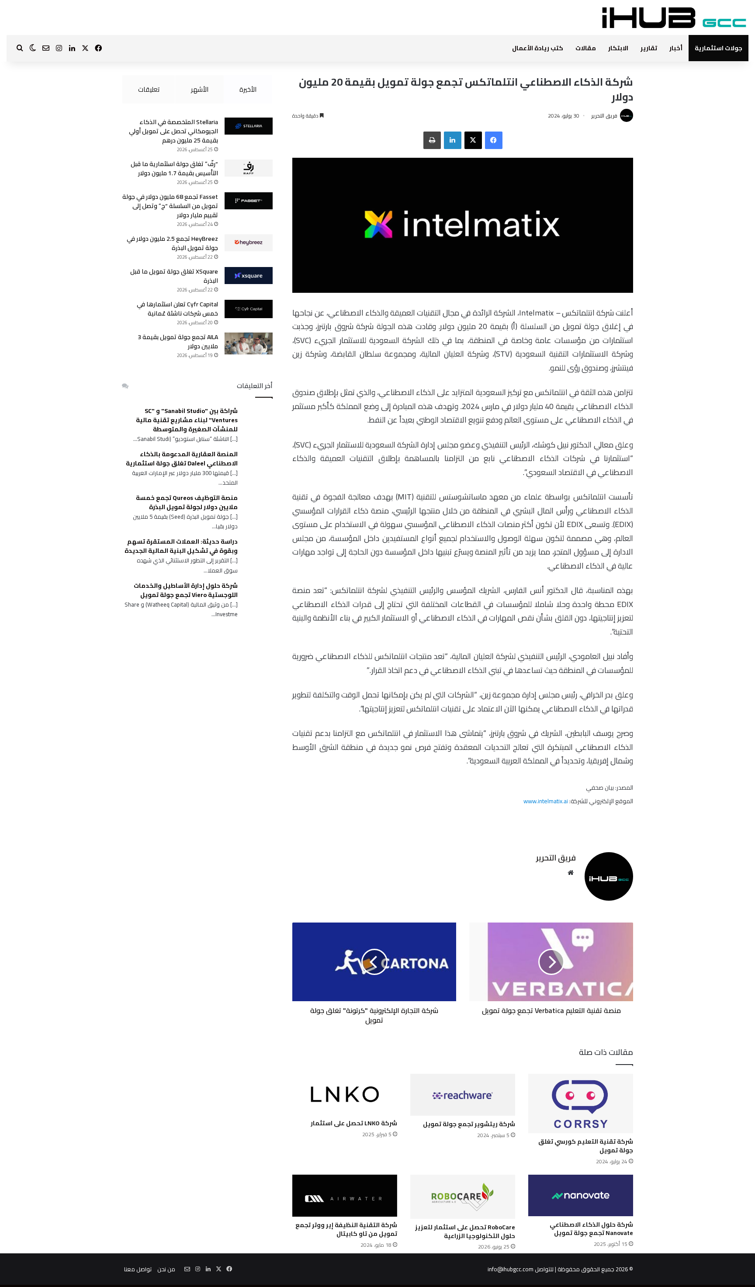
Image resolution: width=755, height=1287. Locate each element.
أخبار (675, 48)
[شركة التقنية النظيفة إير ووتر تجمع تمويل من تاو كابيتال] (344, 1196)
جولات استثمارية (718, 48)
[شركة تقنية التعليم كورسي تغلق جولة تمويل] (580, 1104)
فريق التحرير (604, 116)
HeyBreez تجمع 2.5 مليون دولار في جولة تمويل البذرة (172, 243)
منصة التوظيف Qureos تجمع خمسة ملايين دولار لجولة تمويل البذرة (187, 502)
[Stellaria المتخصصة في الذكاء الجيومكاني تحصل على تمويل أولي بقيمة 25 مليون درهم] (249, 126)
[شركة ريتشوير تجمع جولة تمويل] (462, 1095)
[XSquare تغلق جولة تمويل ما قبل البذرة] (249, 275)
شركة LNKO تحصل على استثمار (354, 1123)
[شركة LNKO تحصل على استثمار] (344, 1094)
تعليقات (148, 89)
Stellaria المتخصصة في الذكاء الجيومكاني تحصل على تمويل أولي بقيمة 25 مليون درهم (173, 131)
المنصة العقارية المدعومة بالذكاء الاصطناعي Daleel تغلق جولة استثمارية (182, 459)
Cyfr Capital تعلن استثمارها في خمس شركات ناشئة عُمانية (177, 308)
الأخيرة (247, 89)
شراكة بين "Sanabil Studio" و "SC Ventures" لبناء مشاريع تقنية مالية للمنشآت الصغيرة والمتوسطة (187, 420)
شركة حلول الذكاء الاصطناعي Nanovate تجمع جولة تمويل (591, 1229)
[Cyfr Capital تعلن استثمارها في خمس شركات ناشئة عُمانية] (249, 309)
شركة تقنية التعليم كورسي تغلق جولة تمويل (585, 1146)
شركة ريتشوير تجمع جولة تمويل (469, 1124)
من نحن (166, 1269)
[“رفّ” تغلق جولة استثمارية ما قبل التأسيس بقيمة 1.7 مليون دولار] (249, 168)
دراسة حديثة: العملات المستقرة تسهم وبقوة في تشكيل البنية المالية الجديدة (181, 546)
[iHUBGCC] (673, 17)
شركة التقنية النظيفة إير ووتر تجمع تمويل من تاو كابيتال (346, 1229)
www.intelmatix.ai (546, 801)
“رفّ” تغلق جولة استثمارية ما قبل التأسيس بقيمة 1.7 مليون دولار (174, 168)
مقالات (585, 48)
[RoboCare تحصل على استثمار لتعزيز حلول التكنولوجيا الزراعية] (462, 1197)
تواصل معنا (138, 1269)
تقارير (649, 48)
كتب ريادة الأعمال (537, 48)
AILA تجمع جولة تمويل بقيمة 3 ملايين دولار (178, 341)
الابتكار (618, 48)
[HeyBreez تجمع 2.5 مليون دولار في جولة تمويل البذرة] (249, 242)
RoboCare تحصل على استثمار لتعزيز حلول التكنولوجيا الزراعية (465, 1231)
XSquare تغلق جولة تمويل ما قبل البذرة (174, 276)
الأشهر (199, 89)
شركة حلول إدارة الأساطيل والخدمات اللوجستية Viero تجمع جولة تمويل (186, 590)
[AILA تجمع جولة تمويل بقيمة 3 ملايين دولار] (249, 343)
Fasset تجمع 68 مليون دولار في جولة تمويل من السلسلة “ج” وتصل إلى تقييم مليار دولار (170, 206)
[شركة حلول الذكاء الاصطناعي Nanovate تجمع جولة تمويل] (580, 1195)
